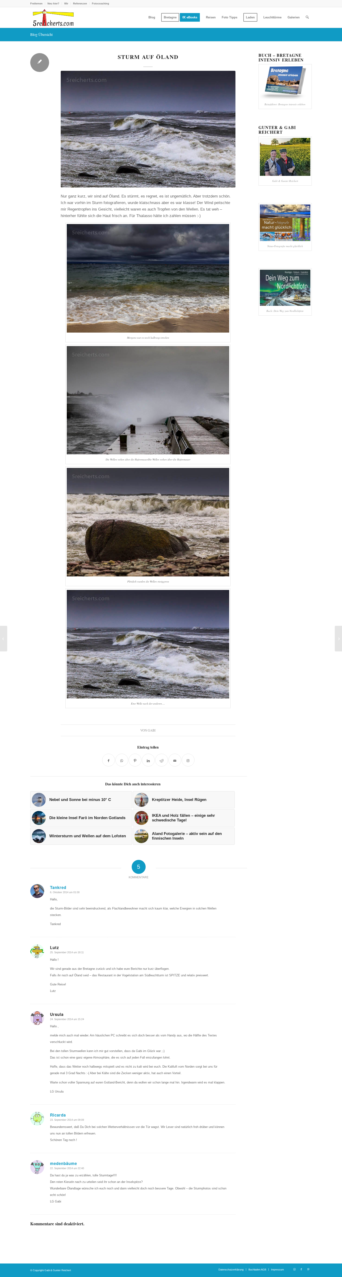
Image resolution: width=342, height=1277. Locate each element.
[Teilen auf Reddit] (161, 760)
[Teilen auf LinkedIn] (148, 760)
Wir (66, 3)
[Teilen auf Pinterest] (135, 760)
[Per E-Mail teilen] (174, 760)
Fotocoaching (100, 3)
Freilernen (36, 3)
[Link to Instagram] (188, 760)
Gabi (152, 730)
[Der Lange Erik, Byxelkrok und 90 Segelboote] (338, 638)
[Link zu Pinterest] (308, 1269)
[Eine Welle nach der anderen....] (148, 129)
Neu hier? (53, 3)
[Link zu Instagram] (294, 1269)
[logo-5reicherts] (52, 17)
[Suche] (307, 17)
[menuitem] (37, 3)
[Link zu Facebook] (301, 1269)
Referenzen (80, 3)
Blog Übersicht (41, 34)
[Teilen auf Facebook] (108, 760)
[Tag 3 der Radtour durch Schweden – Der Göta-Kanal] (3, 638)
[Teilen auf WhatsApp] (121, 760)
